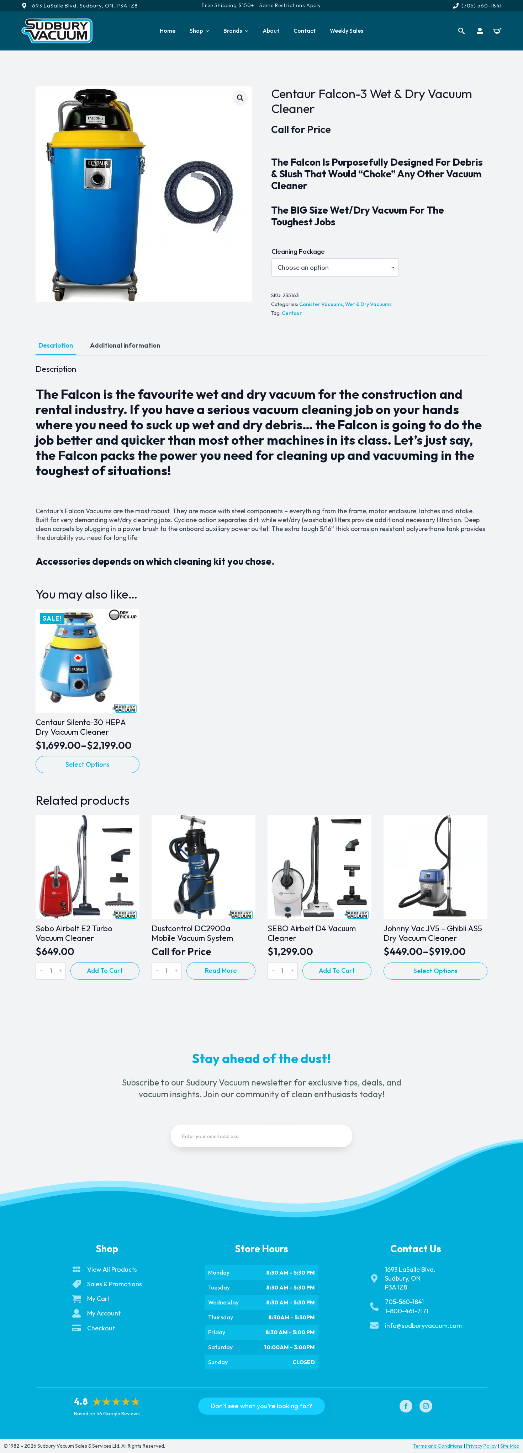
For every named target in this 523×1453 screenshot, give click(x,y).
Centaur (292, 313)
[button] (240, 97)
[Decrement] (41, 970)
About (271, 30)
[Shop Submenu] (209, 31)
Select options (87, 764)
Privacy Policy (481, 1446)
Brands (232, 30)
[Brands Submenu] (248, 31)
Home (167, 30)
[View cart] (497, 31)
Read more (221, 970)
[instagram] (425, 1406)
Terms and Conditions (438, 1446)
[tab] (56, 345)
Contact (305, 30)
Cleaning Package (298, 251)
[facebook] (406, 1406)
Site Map (509, 1446)
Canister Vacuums (321, 304)
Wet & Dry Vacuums (368, 304)
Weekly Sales (346, 30)
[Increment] (60, 970)
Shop (196, 30)
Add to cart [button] (105, 970)
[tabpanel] (261, 465)
